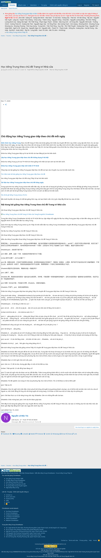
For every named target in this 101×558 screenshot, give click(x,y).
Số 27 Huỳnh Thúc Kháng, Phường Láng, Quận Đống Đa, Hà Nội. (25, 529)
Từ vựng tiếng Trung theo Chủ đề (15, 484)
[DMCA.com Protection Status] (50, 547)
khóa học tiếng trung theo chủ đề (59, 70)
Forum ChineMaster (12, 513)
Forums (12, 5)
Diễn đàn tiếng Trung (41, 548)
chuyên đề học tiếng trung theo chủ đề (37, 70)
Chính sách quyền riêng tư (59, 5)
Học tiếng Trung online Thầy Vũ (16, 32)
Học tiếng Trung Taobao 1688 (14, 478)
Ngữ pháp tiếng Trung (12, 487)
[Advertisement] (50, 51)
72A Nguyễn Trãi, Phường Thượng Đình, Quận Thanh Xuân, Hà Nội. (25, 533)
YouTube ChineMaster (12, 511)
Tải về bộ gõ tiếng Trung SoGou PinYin (14, 195)
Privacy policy (10, 498)
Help (7, 500)
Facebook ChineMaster (12, 515)
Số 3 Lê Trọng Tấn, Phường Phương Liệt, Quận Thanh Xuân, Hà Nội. (25, 537)
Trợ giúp (44, 5)
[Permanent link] (67, 205)
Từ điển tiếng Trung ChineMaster (15, 480)
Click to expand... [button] (7, 412)
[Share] (6, 104)
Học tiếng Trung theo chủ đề (14, 482)
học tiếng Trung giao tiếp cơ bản (26, 13)
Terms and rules (10, 497)
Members (33, 5)
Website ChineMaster (12, 520)
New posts (4, 8)
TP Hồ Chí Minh (32, 420)
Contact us (9, 495)
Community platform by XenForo (50, 544)
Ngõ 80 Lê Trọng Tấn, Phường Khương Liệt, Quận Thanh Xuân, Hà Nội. (26, 531)
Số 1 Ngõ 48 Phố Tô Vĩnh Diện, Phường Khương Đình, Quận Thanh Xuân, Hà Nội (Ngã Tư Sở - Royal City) (36, 528)
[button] (27, 5)
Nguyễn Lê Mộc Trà (8, 70)
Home (4, 5)
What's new (22, 5)
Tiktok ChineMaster (11, 518)
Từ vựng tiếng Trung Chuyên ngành (16, 486)
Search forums (13, 8)
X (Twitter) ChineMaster (13, 517)
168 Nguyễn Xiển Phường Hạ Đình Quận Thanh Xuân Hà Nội (23, 535)
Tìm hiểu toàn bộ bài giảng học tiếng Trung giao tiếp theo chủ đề (23, 174)
